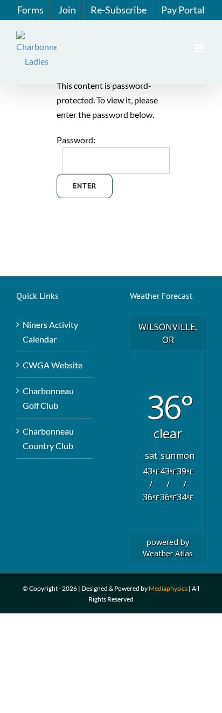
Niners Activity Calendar (50, 331)
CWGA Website (52, 365)
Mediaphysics (168, 588)
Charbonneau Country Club (48, 438)
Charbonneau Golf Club (48, 398)
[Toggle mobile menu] (200, 48)
